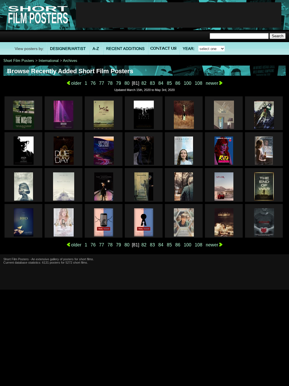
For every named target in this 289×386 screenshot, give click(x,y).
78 (110, 83)
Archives (70, 60)
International (49, 60)
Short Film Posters (18, 60)
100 (187, 83)
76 (93, 83)
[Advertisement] (178, 15)
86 (177, 83)
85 (169, 83)
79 (118, 83)
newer (212, 83)
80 (127, 83)
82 (143, 83)
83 (152, 83)
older (75, 83)
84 (160, 83)
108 (198, 83)
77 (101, 83)
